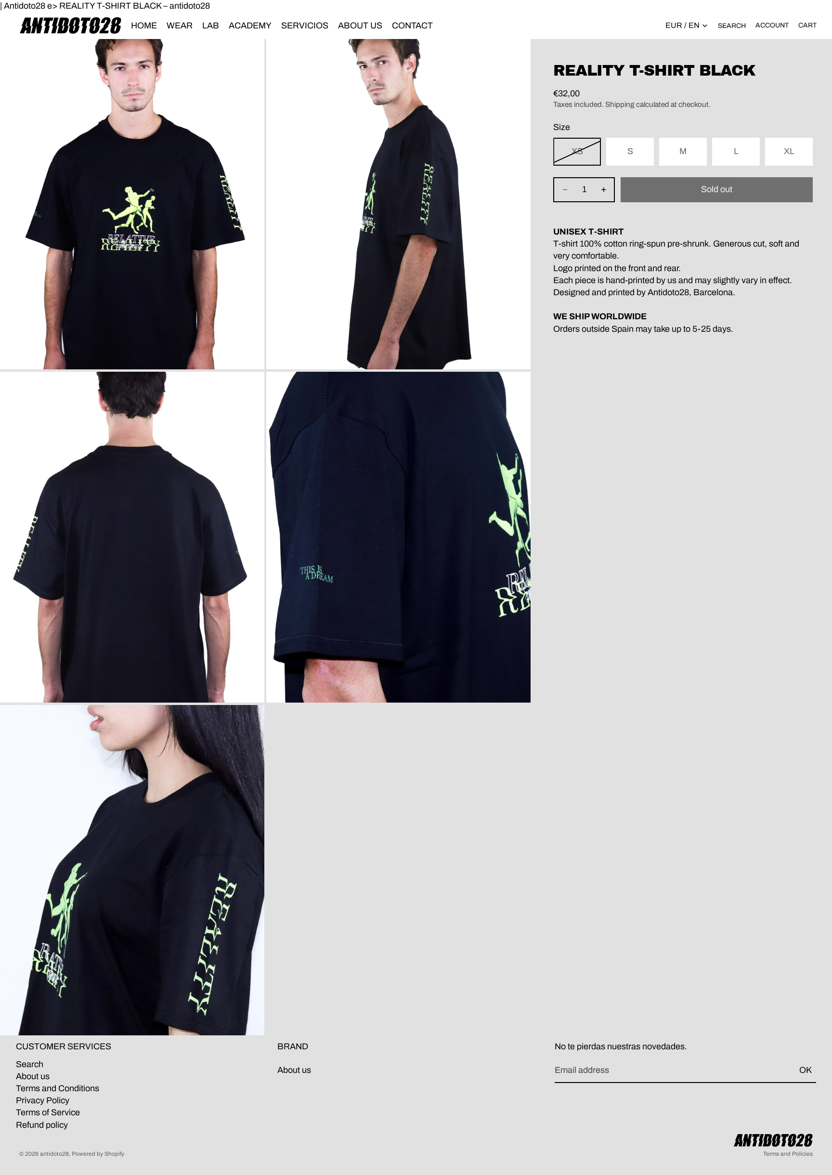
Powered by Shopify (98, 1153)
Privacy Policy (42, 1100)
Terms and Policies (788, 1153)
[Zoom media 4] (398, 537)
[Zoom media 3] (132, 537)
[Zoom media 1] (132, 204)
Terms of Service (48, 1112)
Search (29, 1064)
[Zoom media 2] (398, 204)
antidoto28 (54, 1153)
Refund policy (42, 1124)
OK (805, 1070)
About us (33, 1076)
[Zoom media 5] (132, 870)
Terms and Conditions (57, 1088)
